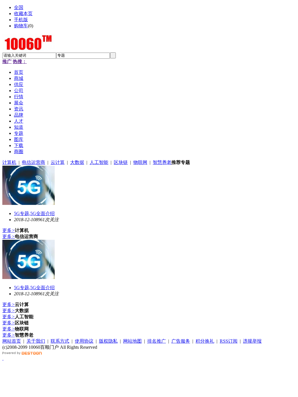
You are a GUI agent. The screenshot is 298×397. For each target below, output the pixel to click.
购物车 (21, 25)
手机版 (21, 19)
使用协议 (84, 341)
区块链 (121, 162)
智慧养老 (162, 162)
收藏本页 (23, 13)
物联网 (140, 162)
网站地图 (132, 341)
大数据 (77, 162)
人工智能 (99, 162)
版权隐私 (108, 341)
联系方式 (60, 341)
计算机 (9, 162)
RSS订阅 (228, 341)
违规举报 (252, 341)
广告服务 (180, 341)
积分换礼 (205, 341)
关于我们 (35, 341)
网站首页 (11, 341)
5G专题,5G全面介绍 (34, 213)
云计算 (58, 162)
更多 (8, 230)
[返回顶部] (2, 358)
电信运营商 (33, 162)
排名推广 (156, 341)
